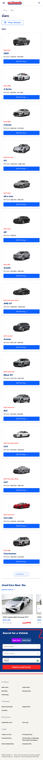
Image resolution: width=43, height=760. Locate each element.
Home (5, 10)
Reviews (4, 691)
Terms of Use (6, 734)
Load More (20, 574)
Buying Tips (26, 691)
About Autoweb (7, 707)
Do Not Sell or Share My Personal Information (30, 739)
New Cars (16, 640)
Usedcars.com (7, 722)
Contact (4, 710)
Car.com (25, 722)
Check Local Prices (21, 667)
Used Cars (26, 640)
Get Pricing (20, 61)
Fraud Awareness (8, 744)
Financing (5, 695)
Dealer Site (26, 707)
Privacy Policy (27, 734)
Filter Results (14, 22)
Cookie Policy (6, 738)
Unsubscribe (26, 744)
